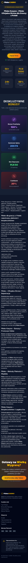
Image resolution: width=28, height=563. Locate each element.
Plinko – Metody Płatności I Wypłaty (11, 209)
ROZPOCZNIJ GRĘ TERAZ (14, 478)
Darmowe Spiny (5, 509)
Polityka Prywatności (6, 522)
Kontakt (3, 518)
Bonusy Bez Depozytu (6, 507)
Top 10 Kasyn (4, 504)
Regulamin (3, 524)
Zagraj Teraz (14, 55)
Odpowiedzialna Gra (6, 520)
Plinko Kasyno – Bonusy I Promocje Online (13, 207)
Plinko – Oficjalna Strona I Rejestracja (11, 205)
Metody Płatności (5, 511)
